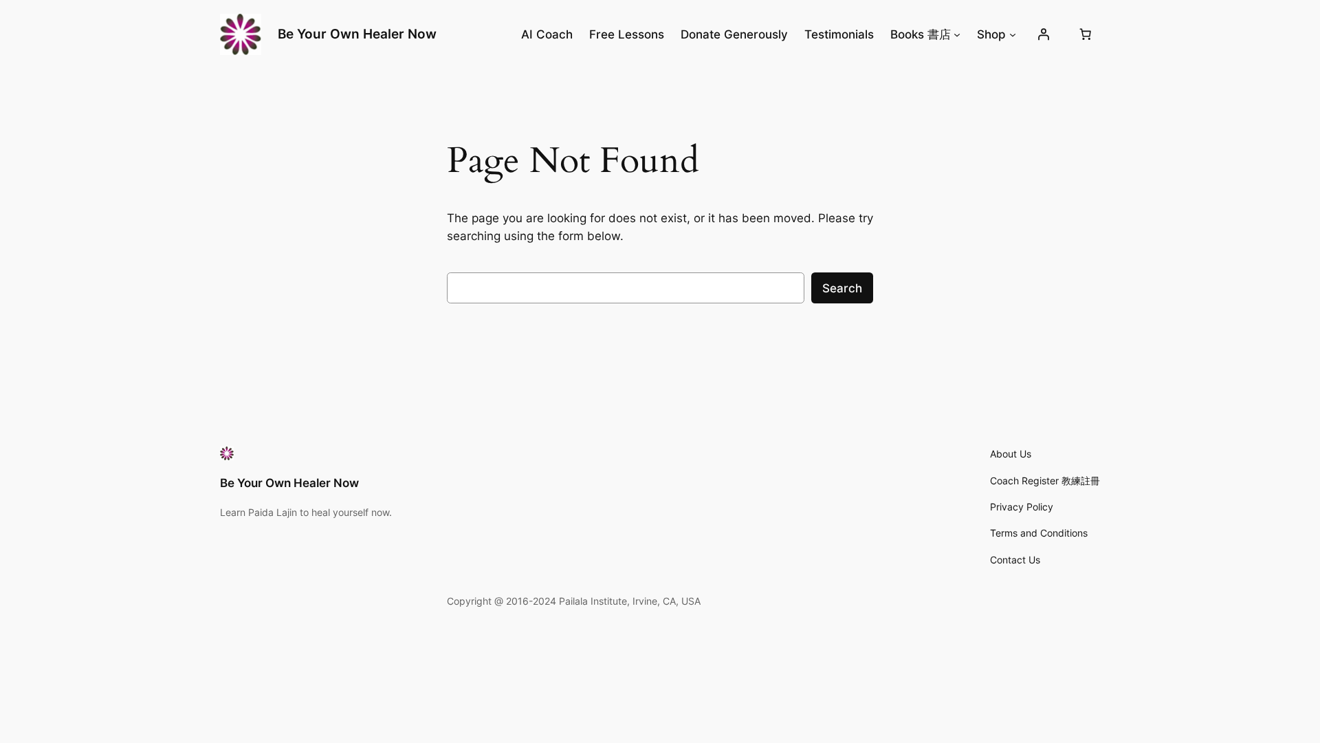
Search (842, 288)
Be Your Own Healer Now (357, 33)
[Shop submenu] (1012, 34)
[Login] (1043, 34)
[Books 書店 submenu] (957, 34)
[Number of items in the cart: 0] (1085, 34)
